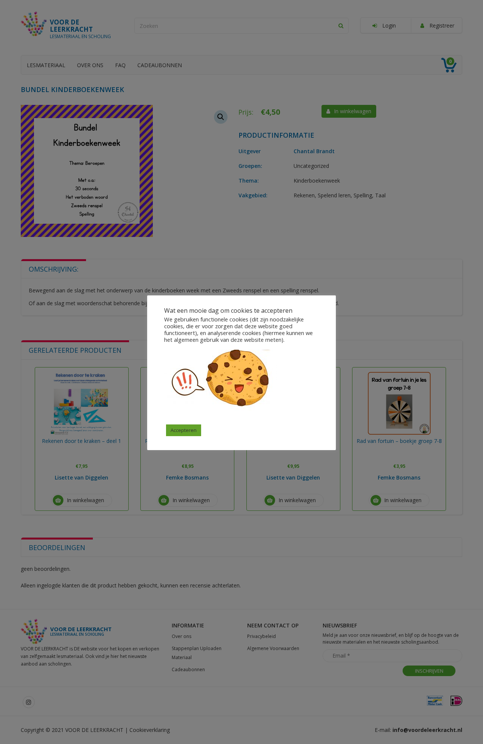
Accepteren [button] (184, 430)
